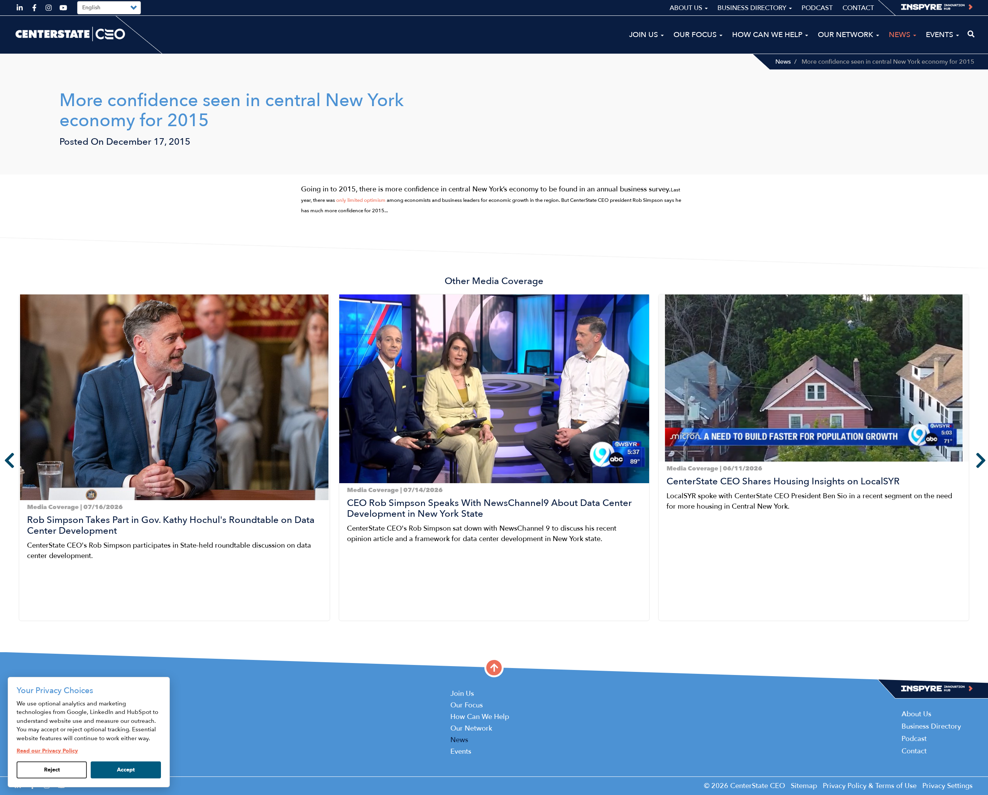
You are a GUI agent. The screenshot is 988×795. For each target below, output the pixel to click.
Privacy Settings (947, 786)
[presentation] (4, 460)
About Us (687, 7)
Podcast (817, 7)
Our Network (846, 35)
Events (940, 35)
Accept (126, 769)
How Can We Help (768, 35)
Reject (52, 769)
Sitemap (804, 786)
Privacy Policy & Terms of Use (870, 786)
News (783, 62)
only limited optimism (361, 200)
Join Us (644, 35)
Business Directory (752, 7)
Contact (858, 7)
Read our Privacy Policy (47, 750)
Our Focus (696, 35)
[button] (21, 626)
